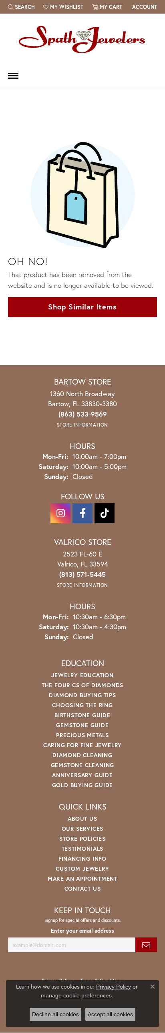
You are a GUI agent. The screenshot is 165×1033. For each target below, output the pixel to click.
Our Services (83, 828)
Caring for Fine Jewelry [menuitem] (82, 745)
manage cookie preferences (76, 995)
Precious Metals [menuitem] (82, 735)
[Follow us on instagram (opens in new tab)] (60, 513)
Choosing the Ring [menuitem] (82, 705)
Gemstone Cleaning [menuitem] (83, 765)
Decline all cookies (55, 1014)
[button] (21, 7)
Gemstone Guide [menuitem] (82, 725)
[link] (144, 7)
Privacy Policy (113, 986)
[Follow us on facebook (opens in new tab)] (82, 513)
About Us (82, 818)
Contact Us (82, 888)
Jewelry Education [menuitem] (82, 675)
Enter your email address (82, 930)
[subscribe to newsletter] (146, 944)
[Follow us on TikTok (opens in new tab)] (105, 513)
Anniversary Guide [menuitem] (82, 775)
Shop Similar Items (82, 306)
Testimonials (83, 848)
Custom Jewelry (82, 868)
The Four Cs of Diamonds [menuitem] (82, 685)
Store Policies (82, 838)
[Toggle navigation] (13, 76)
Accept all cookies (110, 1014)
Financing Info (82, 858)
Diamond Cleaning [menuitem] (82, 755)
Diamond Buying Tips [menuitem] (82, 695)
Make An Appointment (82, 878)
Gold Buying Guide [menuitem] (82, 785)
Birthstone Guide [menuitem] (82, 715)
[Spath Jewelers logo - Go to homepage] (82, 39)
